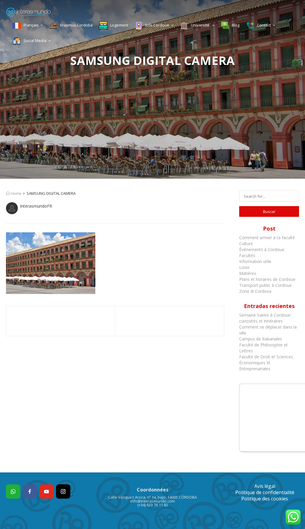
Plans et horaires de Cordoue (267, 279)
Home (15, 193)
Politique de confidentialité (264, 492)
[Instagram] (63, 491)
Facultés (247, 255)
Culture (246, 243)
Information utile (255, 261)
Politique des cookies (264, 498)
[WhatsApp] (13, 491)
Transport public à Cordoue (265, 285)
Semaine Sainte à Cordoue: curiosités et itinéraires (265, 318)
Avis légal (264, 486)
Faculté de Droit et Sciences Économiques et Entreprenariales (266, 362)
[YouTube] (46, 491)
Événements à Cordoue (261, 249)
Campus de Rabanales (260, 339)
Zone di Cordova (255, 291)
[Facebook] (30, 491)
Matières (247, 273)
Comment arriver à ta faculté (267, 237)
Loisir (244, 267)
